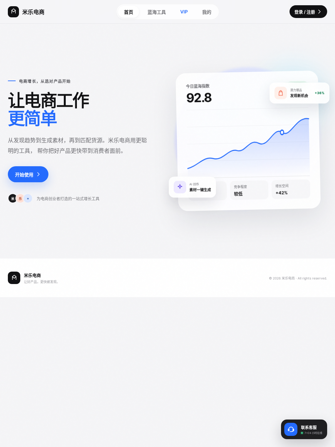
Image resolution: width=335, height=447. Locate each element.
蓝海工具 (157, 12)
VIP (184, 11)
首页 (128, 12)
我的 (206, 12)
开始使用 (24, 174)
